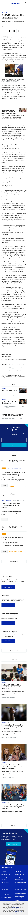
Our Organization (5, 874)
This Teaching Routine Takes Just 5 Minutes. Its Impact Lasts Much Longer (9, 111)
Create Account (13, 844)
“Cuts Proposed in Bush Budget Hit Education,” (12, 138)
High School (21, 364)
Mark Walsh (4, 777)
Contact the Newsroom (20, 882)
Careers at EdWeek (6, 885)
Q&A (8, 722)
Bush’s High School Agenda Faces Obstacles (9, 391)
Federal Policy (17, 367)
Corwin (20, 551)
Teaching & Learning (7, 108)
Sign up (14, 445)
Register (4, 485)
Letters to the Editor (19, 874)
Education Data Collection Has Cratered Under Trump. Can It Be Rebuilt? (12, 727)
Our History (4, 877)
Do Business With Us (21, 889)
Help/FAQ (17, 877)
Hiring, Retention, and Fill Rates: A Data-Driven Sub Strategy (13, 474)
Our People (4, 879)
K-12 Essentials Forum (18, 500)
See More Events (14, 561)
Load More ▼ (14, 825)
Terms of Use (18, 911)
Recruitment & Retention (14, 468)
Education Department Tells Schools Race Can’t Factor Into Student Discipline (12, 767)
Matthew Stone (5, 697)
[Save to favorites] (14, 31)
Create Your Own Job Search (14, 650)
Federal (4, 12)
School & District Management (10, 412)
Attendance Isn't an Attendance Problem (12, 538)
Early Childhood (6, 500)
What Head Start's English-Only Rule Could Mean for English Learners (12, 807)
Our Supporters (5, 882)
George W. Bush (12, 364)
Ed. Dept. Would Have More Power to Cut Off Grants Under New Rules (12, 687)
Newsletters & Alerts (6, 894)
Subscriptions (4, 892)
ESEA (10, 367)
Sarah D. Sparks (5, 737)
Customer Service (19, 879)
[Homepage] (14, 3)
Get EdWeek (4, 889)
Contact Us (18, 871)
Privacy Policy (15, 907)
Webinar (3, 470)
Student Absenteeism (13, 534)
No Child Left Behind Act (14, 370)
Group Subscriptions (6, 897)
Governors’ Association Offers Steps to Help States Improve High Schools (12, 414)
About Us (4, 871)
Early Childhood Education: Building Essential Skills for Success (11, 505)
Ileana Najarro (4, 815)
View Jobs (7, 587)
